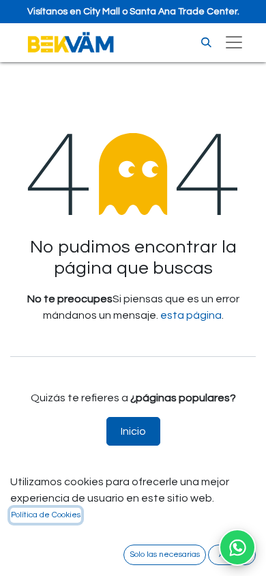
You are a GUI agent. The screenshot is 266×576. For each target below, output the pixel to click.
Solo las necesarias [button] (165, 554)
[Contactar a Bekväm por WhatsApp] (237, 547)
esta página (191, 315)
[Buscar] (206, 43)
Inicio (133, 431)
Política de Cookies (45, 514)
